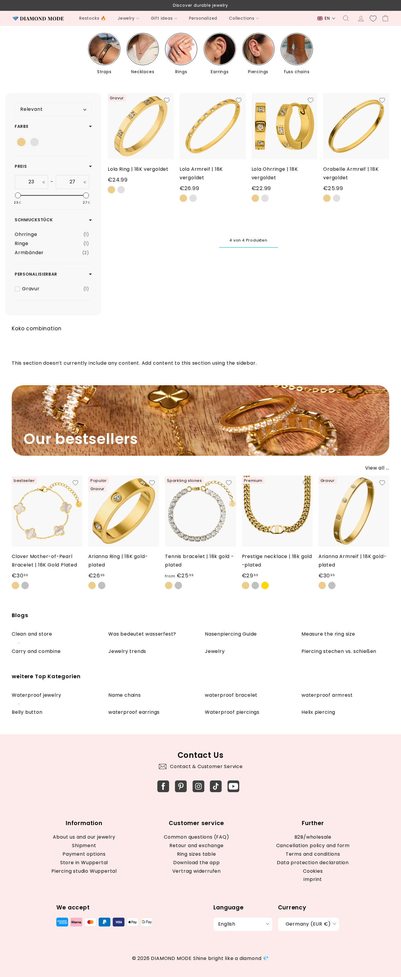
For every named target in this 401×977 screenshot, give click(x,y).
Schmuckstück (34, 220)
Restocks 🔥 (92, 18)
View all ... (377, 468)
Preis (21, 166)
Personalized (203, 18)
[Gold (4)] (21, 142)
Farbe (21, 126)
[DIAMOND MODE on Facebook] (163, 786)
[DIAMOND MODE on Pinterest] (181, 786)
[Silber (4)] (34, 142)
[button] (326, 18)
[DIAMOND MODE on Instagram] (198, 786)
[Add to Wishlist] (167, 100)
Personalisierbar (36, 274)
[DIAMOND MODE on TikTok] (216, 786)
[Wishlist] (373, 18)
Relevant (31, 109)
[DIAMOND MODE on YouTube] (233, 786)
